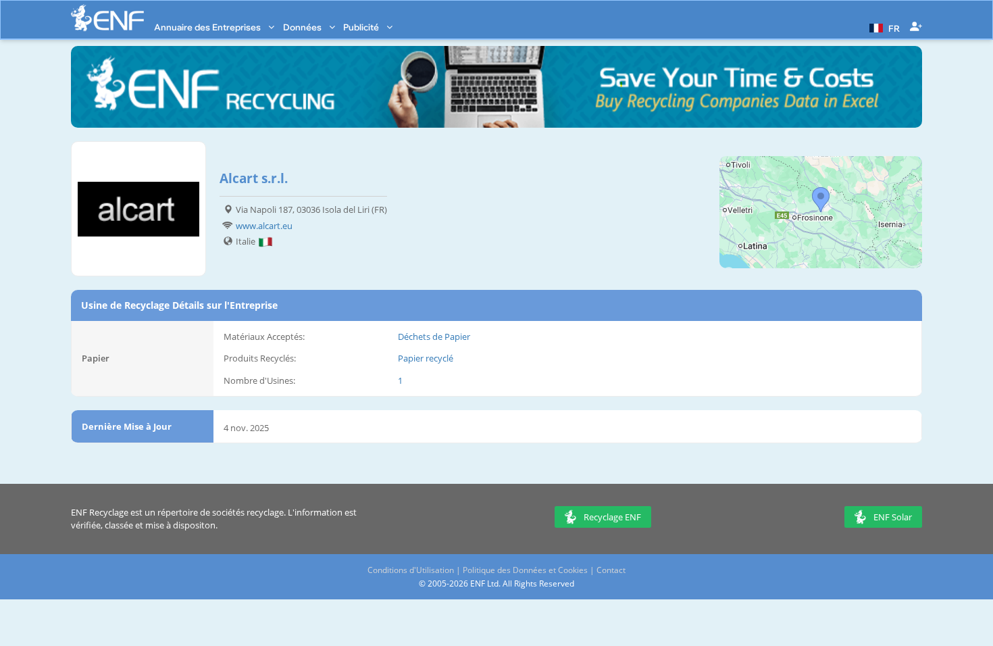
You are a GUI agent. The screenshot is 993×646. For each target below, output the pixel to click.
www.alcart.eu (264, 226)
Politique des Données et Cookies (525, 570)
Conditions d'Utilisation (410, 570)
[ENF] (107, 18)
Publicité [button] (362, 27)
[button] (883, 27)
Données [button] (303, 27)
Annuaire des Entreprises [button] (208, 27)
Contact (611, 570)
